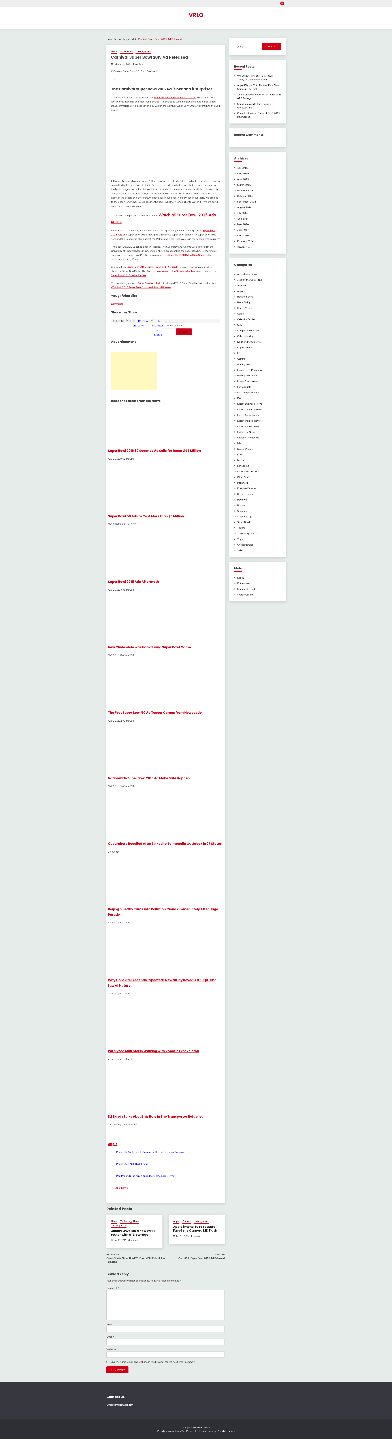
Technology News (129, 1221)
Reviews (242, 499)
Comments (117, 303)
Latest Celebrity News (249, 409)
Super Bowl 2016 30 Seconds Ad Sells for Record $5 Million (154, 450)
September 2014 (246, 201)
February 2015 (245, 190)
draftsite (139, 64)
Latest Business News (249, 403)
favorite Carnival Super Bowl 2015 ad (175, 97)
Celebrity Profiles (246, 319)
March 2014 (244, 235)
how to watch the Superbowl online (175, 271)
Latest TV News (246, 431)
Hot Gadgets (244, 386)
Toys (240, 539)
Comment (112, 1287)
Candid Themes (226, 1431)
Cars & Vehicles (245, 307)
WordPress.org (245, 594)
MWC (240, 454)
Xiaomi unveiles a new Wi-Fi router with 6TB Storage (133, 1233)
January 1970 (244, 246)
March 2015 (244, 184)
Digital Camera (245, 347)
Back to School (245, 296)
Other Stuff (243, 477)
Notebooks (243, 465)
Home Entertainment (248, 381)
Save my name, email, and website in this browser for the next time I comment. (153, 1361)
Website (111, 1349)
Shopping (242, 510)
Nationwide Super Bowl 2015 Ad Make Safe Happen (149, 778)
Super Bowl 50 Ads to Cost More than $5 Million (146, 516)
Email (110, 1336)
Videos (241, 550)
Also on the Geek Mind (249, 279)
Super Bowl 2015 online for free (128, 275)
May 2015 (243, 173)
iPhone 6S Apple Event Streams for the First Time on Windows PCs (153, 1151)
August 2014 (244, 207)
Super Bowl (126, 51)
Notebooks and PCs (248, 471)
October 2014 (245, 195)
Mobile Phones (245, 448)
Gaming (241, 358)
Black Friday (244, 302)
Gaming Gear (244, 364)
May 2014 (243, 224)
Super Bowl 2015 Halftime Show (186, 254)
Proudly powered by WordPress (175, 1431)
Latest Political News (249, 420)
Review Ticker (245, 493)
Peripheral (242, 482)
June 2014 (243, 218)
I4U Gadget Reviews (248, 392)
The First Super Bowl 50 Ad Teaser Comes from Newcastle (155, 712)
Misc (239, 443)
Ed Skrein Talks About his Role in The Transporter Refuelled (156, 1116)
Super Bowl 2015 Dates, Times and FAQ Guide (152, 266)
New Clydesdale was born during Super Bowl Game (149, 647)
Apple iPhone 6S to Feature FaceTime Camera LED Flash (195, 1229)
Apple (112, 1144)
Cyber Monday (245, 336)
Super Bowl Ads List (149, 283)
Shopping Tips (245, 516)
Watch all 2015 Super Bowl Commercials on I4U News (141, 287)
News (114, 51)
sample (134, 1240)
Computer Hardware (248, 330)
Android (241, 285)
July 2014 (242, 212)
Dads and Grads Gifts (249, 341)
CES (239, 324)
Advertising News (247, 274)
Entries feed (244, 583)
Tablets (241, 527)
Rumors (186, 1221)
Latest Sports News (248, 426)
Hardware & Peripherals (250, 370)
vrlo (196, 15)
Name (110, 1324)
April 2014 (243, 229)
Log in (240, 577)
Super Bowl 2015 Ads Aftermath (133, 581)
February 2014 (245, 241)
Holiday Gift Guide (247, 375)
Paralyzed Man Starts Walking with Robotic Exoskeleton (153, 1051)
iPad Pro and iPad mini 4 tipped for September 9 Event (145, 1175)
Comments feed (246, 588)
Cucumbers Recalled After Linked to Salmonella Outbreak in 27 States (165, 843)
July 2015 (242, 167)
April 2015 (243, 179)
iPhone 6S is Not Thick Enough (132, 1163)
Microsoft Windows (248, 437)
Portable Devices (246, 488)
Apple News (121, 1187)
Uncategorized (143, 51)
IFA (239, 398)
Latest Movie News (248, 415)
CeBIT (240, 313)
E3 (238, 353)
